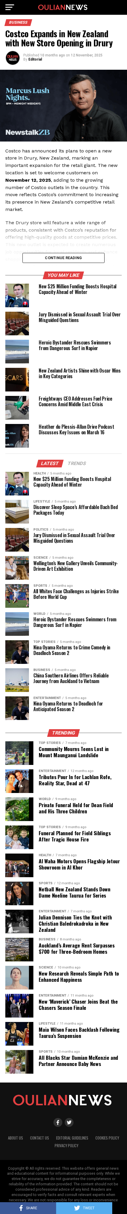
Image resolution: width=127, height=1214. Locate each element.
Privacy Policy (66, 1145)
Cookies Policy (107, 1138)
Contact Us (39, 1138)
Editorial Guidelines (72, 1138)
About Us (15, 1138)
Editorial (35, 59)
